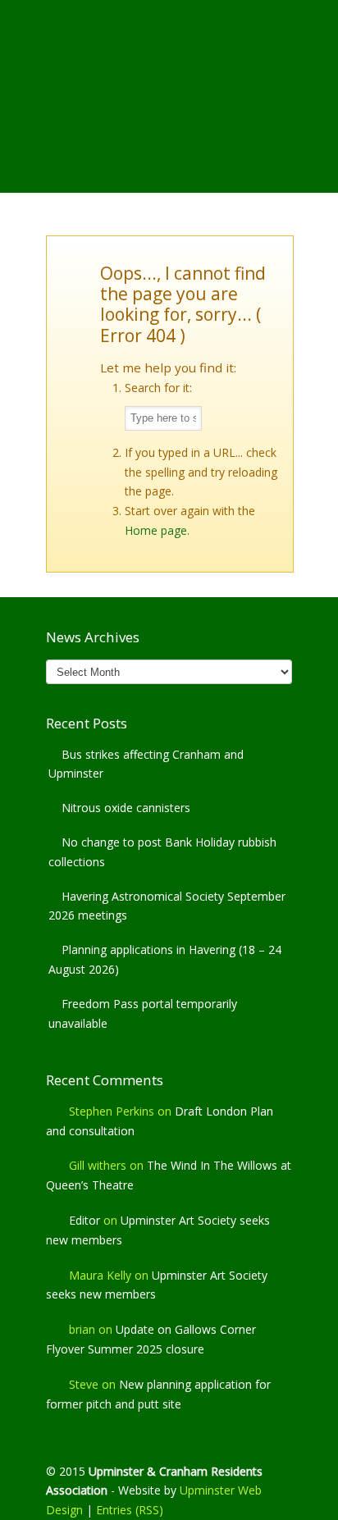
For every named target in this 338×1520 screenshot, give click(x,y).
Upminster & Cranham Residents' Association (169, 66)
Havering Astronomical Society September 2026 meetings (166, 906)
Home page (156, 530)
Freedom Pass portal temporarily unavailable (142, 1013)
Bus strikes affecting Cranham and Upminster (146, 764)
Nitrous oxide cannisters (126, 807)
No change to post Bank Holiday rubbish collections (162, 852)
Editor (84, 1220)
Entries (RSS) (129, 1510)
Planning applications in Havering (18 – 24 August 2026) (164, 959)
